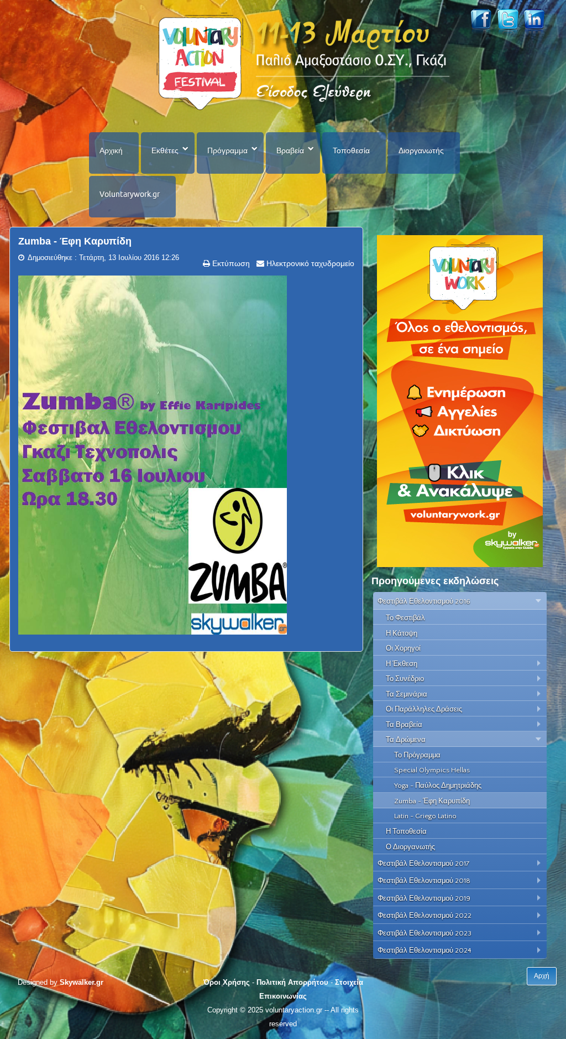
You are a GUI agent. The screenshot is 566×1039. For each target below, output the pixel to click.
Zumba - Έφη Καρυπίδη (75, 241)
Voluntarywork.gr (129, 194)
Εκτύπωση (230, 263)
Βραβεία (290, 150)
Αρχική (111, 150)
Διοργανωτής (421, 150)
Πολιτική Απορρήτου (292, 982)
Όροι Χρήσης (226, 982)
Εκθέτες (165, 150)
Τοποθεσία (351, 150)
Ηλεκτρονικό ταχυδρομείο (309, 263)
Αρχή (541, 976)
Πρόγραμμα (227, 150)
